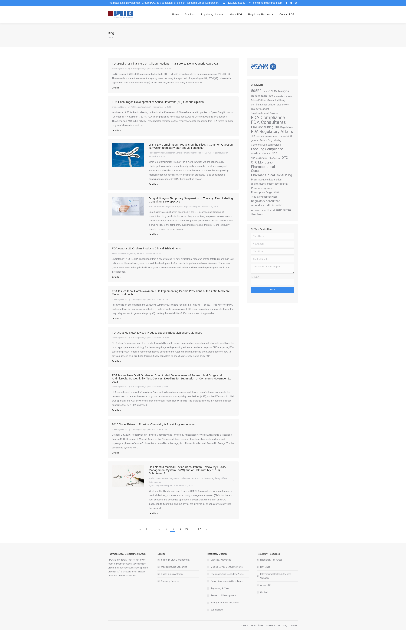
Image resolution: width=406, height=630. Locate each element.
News (114, 253)
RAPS (276, 192)
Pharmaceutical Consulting (271, 175)
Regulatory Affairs (157, 153)
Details (115, 88)
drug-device (283, 104)
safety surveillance (258, 210)
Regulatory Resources (271, 559)
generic (254, 140)
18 (172, 529)
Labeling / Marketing (221, 559)
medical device (260, 153)
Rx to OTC (277, 205)
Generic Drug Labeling (270, 140)
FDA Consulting (262, 127)
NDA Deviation (274, 158)
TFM (269, 210)
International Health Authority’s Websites (275, 576)
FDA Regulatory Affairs (272, 132)
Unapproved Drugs (282, 210)
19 (179, 529)
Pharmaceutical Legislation (266, 179)
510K (265, 91)
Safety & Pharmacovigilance (161, 206)
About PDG (265, 585)
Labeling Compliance (267, 149)
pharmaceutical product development (269, 184)
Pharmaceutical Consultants (263, 169)
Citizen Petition (258, 100)
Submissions (196, 153)
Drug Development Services (264, 113)
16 (158, 529)
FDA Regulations (284, 127)
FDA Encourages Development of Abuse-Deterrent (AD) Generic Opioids (158, 102)
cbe (270, 95)
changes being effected (283, 96)
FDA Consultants (268, 122)
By (139, 68)
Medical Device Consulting (174, 567)
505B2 (256, 91)
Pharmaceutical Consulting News (227, 574)
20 (186, 529)
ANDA (272, 91)
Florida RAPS (285, 136)
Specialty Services (170, 581)
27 (199, 529)
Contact (264, 592)
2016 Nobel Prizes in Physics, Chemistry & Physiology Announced (154, 424)
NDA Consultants (259, 158)
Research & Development (178, 153)
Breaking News (119, 68)
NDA (274, 153)
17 (165, 529)
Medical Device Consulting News (164, 478)
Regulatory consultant (265, 201)
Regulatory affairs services (264, 197)
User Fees (257, 214)
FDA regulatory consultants (264, 136)
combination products (263, 104)
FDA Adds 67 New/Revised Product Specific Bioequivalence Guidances (157, 332)
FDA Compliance (268, 118)
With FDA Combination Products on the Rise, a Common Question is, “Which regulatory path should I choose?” (191, 146)
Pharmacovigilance (261, 188)
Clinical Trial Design (276, 100)
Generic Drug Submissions (266, 144)
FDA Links (265, 567)
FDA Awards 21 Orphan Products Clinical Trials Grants (146, 248)
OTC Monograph (262, 162)
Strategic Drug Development (175, 559)
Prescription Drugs (261, 192)
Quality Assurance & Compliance (195, 478)
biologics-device (259, 96)
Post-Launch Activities (172, 574)
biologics (283, 91)
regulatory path (261, 205)
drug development (260, 109)
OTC (285, 158)
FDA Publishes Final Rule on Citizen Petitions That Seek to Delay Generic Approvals (165, 63)
